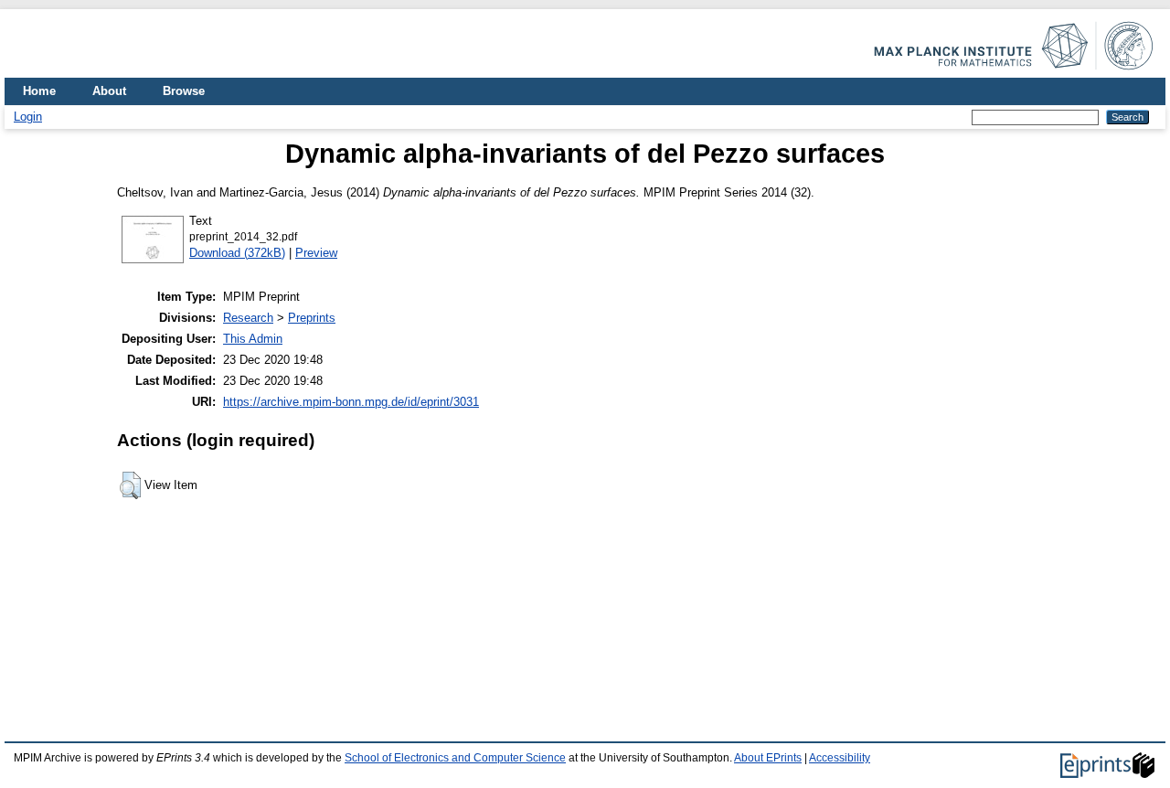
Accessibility (839, 757)
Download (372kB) (237, 253)
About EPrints (768, 757)
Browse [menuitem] (184, 91)
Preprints (311, 318)
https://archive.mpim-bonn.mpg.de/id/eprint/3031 (351, 402)
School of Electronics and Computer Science (455, 757)
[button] (130, 485)
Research (248, 318)
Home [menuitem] (39, 91)
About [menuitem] (109, 91)
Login (28, 116)
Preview (316, 253)
